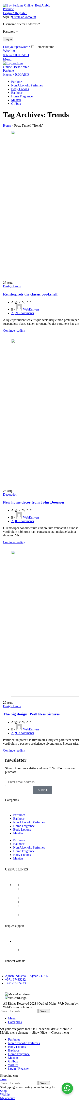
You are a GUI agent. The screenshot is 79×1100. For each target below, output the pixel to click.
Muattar (18, 833)
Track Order (30, 945)
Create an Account (24, 17)
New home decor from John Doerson (33, 502)
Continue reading (14, 330)
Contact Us (29, 941)
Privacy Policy (32, 885)
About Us (28, 906)
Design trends (12, 286)
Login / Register (18, 1068)
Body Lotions (22, 829)
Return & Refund (34, 893)
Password (10, 31)
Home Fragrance (24, 826)
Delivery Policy (32, 897)
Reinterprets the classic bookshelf (30, 294)
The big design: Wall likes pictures (31, 714)
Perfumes (19, 815)
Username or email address (21, 24)
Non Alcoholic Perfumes (29, 822)
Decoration (10, 494)
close (3, 1079)
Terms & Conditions (36, 889)
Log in (8, 39)
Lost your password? (16, 47)
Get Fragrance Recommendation (45, 950)
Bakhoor (18, 818)
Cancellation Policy (35, 902)
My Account (30, 910)
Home (7, 125)
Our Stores (29, 914)
